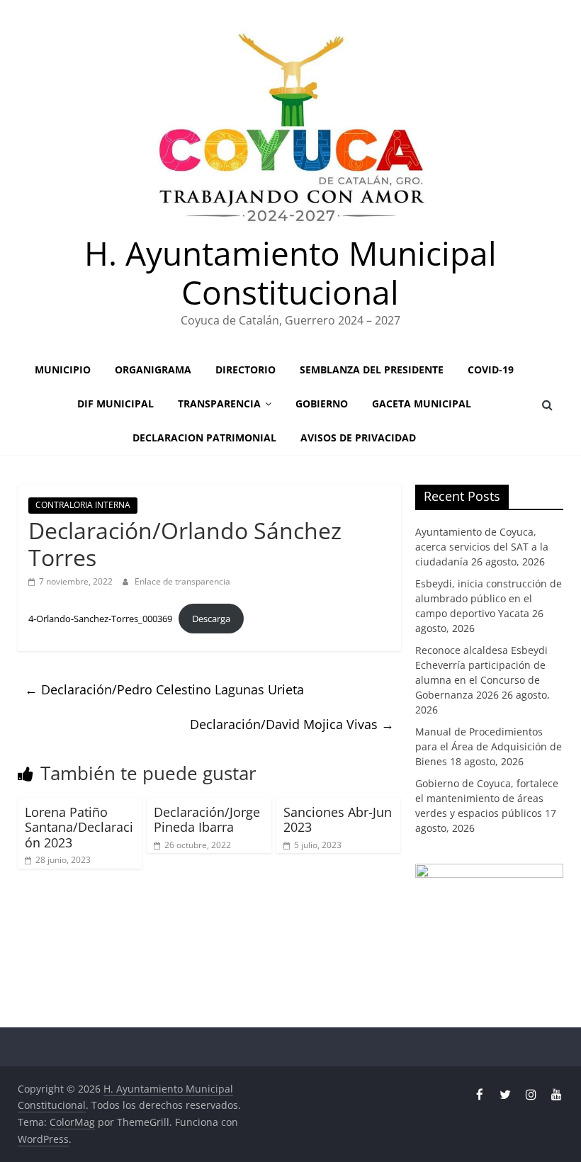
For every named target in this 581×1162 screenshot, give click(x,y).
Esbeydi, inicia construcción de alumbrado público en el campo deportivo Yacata (488, 598)
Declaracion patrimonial (204, 437)
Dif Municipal (115, 403)
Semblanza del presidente (372, 369)
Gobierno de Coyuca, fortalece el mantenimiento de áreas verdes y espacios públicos (486, 798)
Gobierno (321, 403)
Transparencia (219, 403)
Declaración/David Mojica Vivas (292, 724)
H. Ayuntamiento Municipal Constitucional (290, 272)
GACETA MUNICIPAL (421, 403)
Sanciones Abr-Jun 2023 (337, 819)
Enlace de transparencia (182, 581)
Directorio (245, 369)
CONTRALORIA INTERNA (82, 505)
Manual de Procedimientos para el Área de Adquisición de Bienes (488, 746)
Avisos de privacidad (358, 437)
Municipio (63, 369)
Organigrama (153, 369)
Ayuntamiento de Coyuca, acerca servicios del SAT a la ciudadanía (481, 546)
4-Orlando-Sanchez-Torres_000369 (100, 618)
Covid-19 (491, 369)
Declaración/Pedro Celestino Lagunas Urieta (164, 689)
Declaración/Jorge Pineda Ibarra (207, 819)
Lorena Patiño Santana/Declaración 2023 (79, 827)
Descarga (211, 618)
